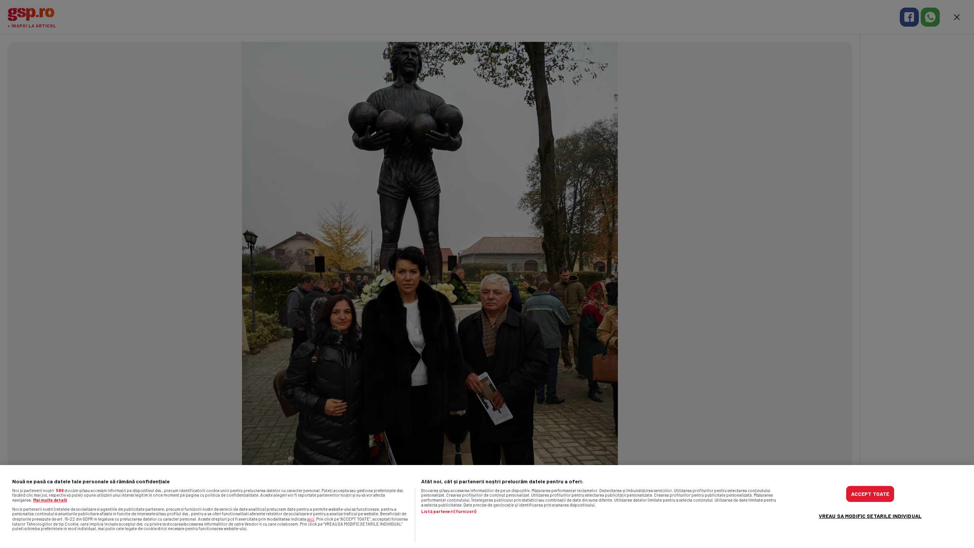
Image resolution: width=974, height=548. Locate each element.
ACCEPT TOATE (870, 494)
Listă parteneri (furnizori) (448, 511)
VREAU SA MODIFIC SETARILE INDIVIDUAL (870, 516)
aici (310, 518)
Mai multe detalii (50, 499)
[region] (487, 506)
